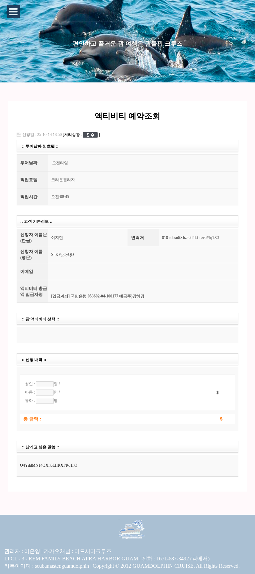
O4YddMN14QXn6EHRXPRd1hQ (48, 465)
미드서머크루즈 (93, 551)
